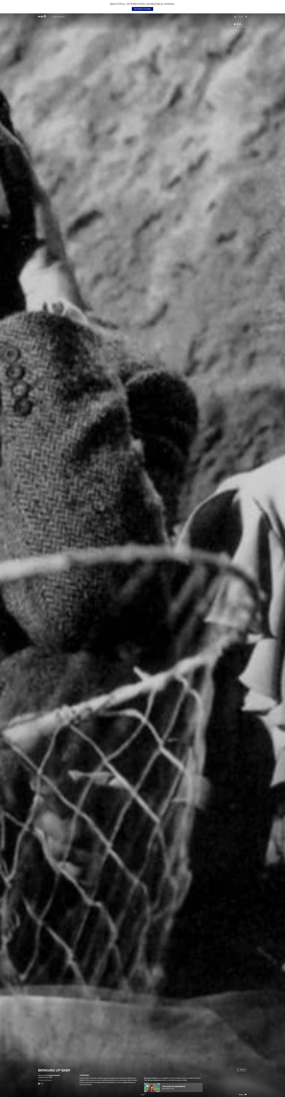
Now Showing (59, 17)
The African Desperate (173, 1086)
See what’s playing (142, 9)
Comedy (41, 1080)
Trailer (242, 1070)
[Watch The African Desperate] (152, 1087)
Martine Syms (168, 1089)
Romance (48, 1080)
